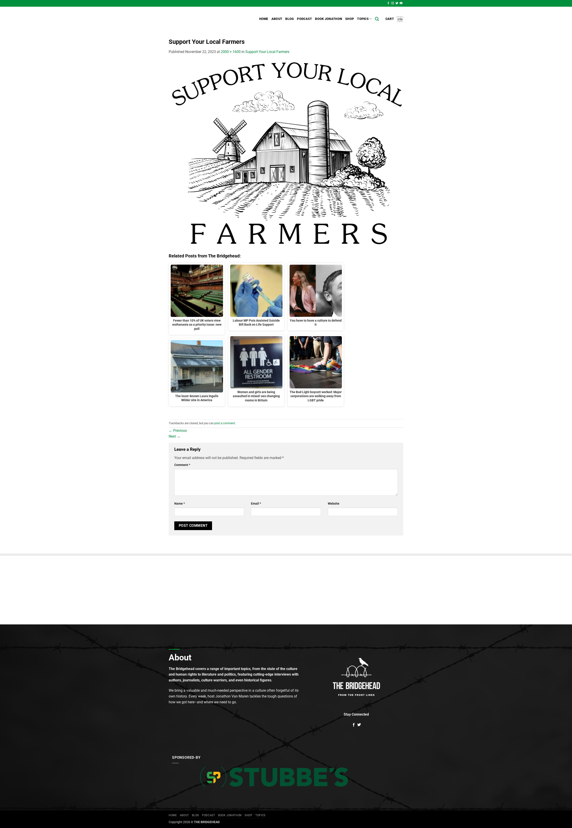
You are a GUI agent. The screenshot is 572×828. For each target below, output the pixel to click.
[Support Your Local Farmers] (286, 154)
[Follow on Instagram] (392, 3)
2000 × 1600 (231, 52)
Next (174, 436)
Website (333, 504)
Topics (363, 19)
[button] (394, 19)
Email (256, 504)
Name (179, 504)
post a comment (224, 423)
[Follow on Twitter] (396, 3)
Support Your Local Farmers (267, 52)
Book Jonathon (328, 19)
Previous (178, 430)
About (276, 19)
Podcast (304, 19)
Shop (349, 19)
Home (263, 19)
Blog (289, 19)
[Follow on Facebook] (388, 3)
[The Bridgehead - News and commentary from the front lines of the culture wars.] (199, 19)
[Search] (377, 19)
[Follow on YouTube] (401, 3)
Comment (182, 465)
